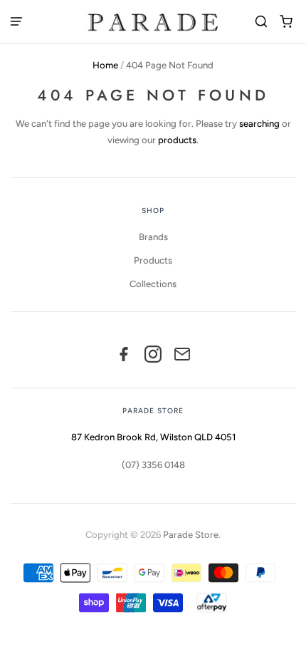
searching (259, 123)
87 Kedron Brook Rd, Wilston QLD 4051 (153, 437)
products (177, 140)
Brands (153, 237)
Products (153, 260)
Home (105, 65)
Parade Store (190, 534)
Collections (153, 284)
